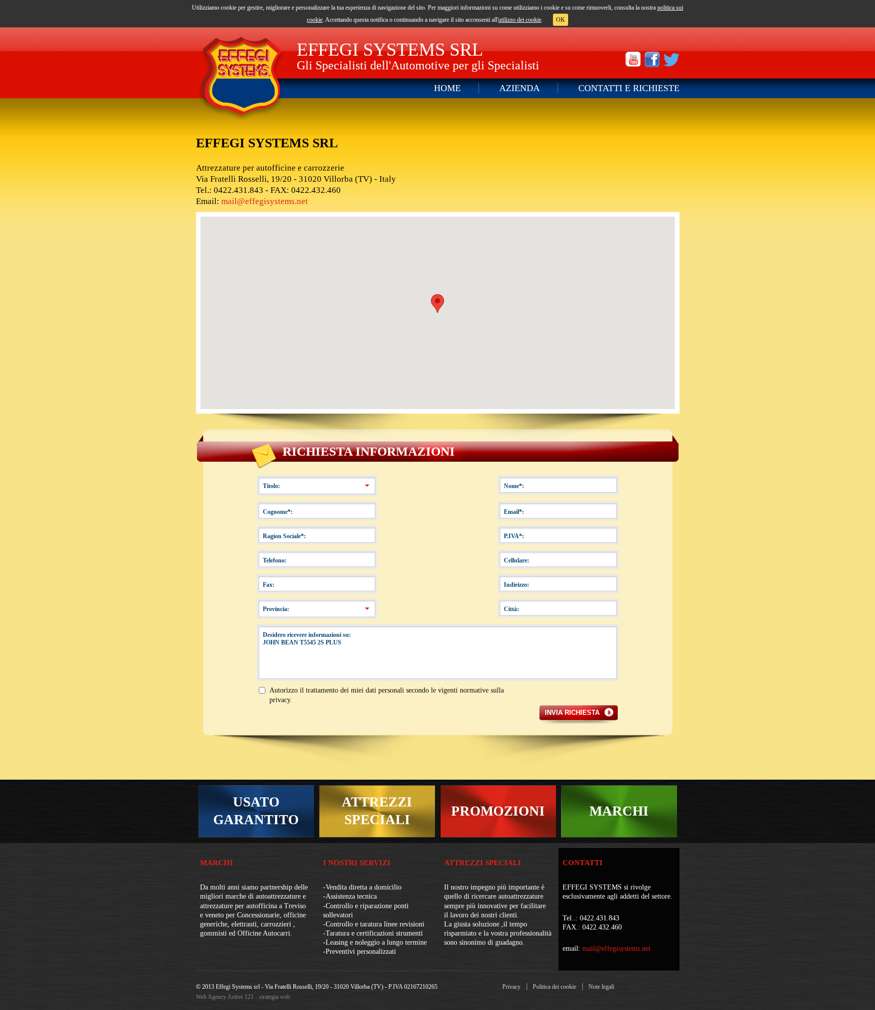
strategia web (274, 996)
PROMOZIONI (498, 811)
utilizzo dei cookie (519, 19)
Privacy (511, 986)
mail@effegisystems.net (264, 201)
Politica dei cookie (554, 986)
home (447, 88)
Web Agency (211, 996)
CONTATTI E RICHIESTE (629, 88)
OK (560, 19)
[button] (437, 303)
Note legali (601, 986)
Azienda (519, 88)
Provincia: (276, 609)
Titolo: (271, 486)
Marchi (216, 863)
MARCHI (619, 811)
